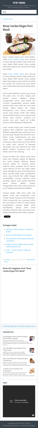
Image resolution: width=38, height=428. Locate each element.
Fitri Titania (25, 423)
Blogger (32, 425)
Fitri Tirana (19, 2)
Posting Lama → (31, 326)
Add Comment (30, 260)
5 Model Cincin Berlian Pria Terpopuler (13, 370)
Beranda (21, 326)
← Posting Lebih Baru (9, 326)
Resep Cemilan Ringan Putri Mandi (18, 235)
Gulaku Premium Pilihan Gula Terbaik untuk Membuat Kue (19, 245)
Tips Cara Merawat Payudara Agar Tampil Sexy (15, 359)
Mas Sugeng (14, 425)
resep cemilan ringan (16, 59)
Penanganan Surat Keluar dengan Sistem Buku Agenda (15, 337)
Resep (6, 262)
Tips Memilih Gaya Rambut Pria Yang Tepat (14, 349)
